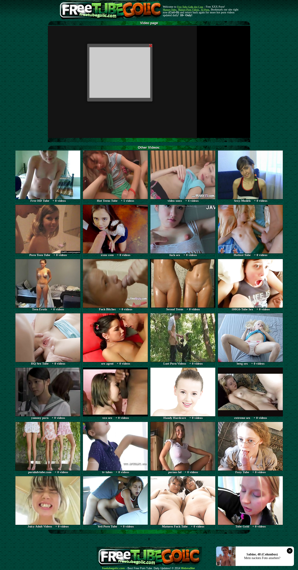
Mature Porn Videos (188, 9)
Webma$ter (188, 568)
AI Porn (205, 9)
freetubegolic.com (113, 568)
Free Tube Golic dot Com (190, 6)
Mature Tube (169, 9)
